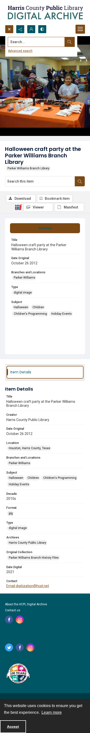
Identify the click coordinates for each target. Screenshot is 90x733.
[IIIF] (18, 207)
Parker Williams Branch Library (29, 168)
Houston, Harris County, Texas (29, 448)
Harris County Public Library (27, 542)
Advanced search (20, 51)
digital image (23, 292)
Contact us (12, 610)
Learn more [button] (52, 712)
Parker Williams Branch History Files (34, 557)
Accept (13, 727)
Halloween (21, 307)
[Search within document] (80, 181)
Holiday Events (61, 313)
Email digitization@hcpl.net (27, 586)
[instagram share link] (20, 620)
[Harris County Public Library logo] (18, 673)
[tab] (45, 228)
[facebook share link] (9, 620)
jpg (11, 513)
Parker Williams (24, 277)
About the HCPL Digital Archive (26, 604)
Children (38, 307)
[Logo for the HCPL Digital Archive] (45, 12)
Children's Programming (30, 313)
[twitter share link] (9, 647)
